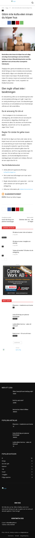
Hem (3, 8)
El (2, 10)
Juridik (14, 402)
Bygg (7, 8)
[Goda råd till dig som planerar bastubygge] (6, 317)
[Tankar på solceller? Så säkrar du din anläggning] (6, 253)
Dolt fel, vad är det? (18, 400)
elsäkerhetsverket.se (26, 189)
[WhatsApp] (21, 23)
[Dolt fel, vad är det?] (6, 403)
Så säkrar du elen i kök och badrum (22, 232)
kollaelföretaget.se (10, 172)
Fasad (14, 393)
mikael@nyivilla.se (11, 522)
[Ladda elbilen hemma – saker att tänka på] (6, 326)
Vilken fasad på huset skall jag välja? (23, 391)
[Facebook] (9, 23)
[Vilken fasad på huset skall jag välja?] (6, 394)
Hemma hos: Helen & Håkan (20, 409)
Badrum (4, 237)
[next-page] (6, 259)
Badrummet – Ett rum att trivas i (22, 333)
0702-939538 (11, 524)
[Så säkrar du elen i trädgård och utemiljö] (6, 244)
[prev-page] (3, 259)
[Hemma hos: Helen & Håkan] (6, 412)
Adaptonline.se (24, 532)
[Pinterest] (17, 23)
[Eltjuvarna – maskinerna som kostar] (6, 307)
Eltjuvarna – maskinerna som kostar (23, 305)
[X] (13, 23)
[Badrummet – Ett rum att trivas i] (6, 336)
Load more (17, 342)
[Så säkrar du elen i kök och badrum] (6, 235)
